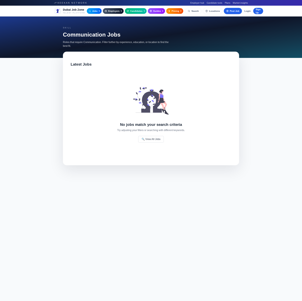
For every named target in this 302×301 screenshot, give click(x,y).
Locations (214, 11)
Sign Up (258, 11)
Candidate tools (214, 3)
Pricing (176, 11)
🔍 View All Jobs (151, 139)
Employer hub (197, 3)
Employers (115, 11)
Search (195, 11)
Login (247, 11)
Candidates (137, 11)
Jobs (96, 11)
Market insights (240, 3)
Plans (227, 3)
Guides (158, 11)
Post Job (234, 11)
